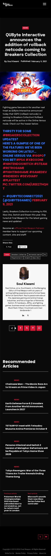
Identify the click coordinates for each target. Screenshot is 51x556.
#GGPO (38, 156)
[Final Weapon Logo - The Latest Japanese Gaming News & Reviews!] (8, 4)
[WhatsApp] (39, 328)
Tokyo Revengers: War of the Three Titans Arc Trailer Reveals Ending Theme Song (25, 473)
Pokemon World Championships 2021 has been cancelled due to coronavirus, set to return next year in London (13, 504)
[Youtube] (46, 537)
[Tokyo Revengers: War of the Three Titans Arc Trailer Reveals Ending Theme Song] (7, 464)
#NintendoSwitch (18, 164)
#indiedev (11, 176)
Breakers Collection (19, 255)
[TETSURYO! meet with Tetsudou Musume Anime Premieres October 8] (7, 419)
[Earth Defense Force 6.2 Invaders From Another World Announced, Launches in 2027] (7, 397)
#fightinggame (16, 172)
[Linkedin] (23, 315)
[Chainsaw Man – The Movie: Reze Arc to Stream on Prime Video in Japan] (7, 378)
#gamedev (38, 172)
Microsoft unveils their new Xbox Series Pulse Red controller (37, 500)
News (25, 28)
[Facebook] (20, 328)
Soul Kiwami (13, 61)
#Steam (40, 164)
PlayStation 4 (17, 258)
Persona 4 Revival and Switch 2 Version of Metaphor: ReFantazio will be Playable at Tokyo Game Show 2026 (26, 450)
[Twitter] (40, 537)
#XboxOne (34, 160)
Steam (27, 258)
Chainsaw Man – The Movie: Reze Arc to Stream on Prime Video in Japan (26, 385)
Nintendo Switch (35, 255)
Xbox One (35, 258)
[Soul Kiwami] (25, 273)
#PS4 (20, 160)
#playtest (11, 180)
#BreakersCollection (21, 135)
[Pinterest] (33, 328)
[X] (28, 315)
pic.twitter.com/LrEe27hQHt (25, 186)
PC (45, 255)
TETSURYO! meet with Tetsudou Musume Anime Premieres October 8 (26, 427)
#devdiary (29, 176)
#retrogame (13, 168)
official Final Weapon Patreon (29, 228)
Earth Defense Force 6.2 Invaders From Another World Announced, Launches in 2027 (24, 406)
